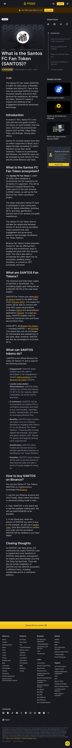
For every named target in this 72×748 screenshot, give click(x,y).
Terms (4, 655)
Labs (38, 651)
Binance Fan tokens (29, 326)
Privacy (4, 658)
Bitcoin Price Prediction (44, 678)
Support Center (59, 669)
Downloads (5, 673)
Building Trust (6, 660)
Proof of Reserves (60, 657)
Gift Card (22, 655)
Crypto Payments (25, 647)
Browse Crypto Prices (43, 665)
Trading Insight (59, 654)
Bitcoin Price (41, 668)
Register (60, 3)
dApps (20, 313)
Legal (4, 652)
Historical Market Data (61, 652)
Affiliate (57, 639)
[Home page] (29, 3)
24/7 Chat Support (60, 666)
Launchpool (23, 658)
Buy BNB (40, 692)
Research (22, 668)
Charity (22, 671)
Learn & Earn (41, 663)
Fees (56, 676)
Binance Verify (59, 681)
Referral (57, 642)
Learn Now (48, 10)
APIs (56, 678)
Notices (4, 671)
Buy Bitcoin (40, 689)
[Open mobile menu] (67, 3)
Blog (3, 663)
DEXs (19, 310)
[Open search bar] (53, 3)
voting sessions (23, 377)
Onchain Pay (41, 653)
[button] (67, 4)
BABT (21, 665)
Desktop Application (8, 676)
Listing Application (42, 644)
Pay (21, 645)
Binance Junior (24, 650)
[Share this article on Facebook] (54, 24)
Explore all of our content (35, 625)
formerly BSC (18, 302)
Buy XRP (39, 694)
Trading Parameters (61, 684)
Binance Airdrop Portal (61, 686)
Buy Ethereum (41, 700)
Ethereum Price (41, 671)
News (4, 647)
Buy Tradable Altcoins (43, 702)
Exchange (23, 639)
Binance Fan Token (18, 380)
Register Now (59, 164)
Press (4, 650)
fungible (34, 329)
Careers (4, 642)
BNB (56, 645)
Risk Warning (6, 668)
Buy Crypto (23, 642)
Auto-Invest (23, 660)
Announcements (7, 645)
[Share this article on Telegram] (61, 24)
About (4, 639)
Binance (23, 490)
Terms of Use (9, 738)
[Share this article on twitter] (48, 24)
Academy (23, 652)
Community (5, 665)
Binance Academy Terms (29, 738)
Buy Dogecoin (41, 697)
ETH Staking (23, 663)
